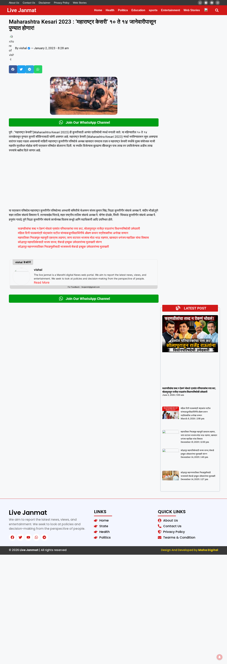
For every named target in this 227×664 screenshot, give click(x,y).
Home (98, 10)
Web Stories (80, 2)
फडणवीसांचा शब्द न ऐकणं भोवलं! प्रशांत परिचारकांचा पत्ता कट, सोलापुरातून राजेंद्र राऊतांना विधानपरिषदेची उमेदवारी (79, 228)
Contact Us (29, 2)
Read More (41, 282)
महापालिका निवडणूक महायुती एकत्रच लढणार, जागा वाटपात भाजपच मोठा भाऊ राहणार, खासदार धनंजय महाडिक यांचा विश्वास (83, 237)
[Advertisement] (84, 182)
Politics (123, 10)
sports (153, 10)
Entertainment (170, 10)
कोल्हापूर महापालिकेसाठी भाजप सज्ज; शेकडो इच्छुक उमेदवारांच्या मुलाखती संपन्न (60, 242)
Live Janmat (21, 10)
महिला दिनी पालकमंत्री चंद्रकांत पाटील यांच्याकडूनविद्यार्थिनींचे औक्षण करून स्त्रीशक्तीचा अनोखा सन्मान (73, 233)
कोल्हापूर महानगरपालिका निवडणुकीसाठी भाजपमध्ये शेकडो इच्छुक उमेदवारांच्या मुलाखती (63, 246)
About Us (14, 2)
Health (110, 10)
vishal (38, 269)
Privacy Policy (61, 2)
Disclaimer (44, 2)
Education (138, 10)
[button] (217, 10)
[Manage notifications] (219, 657)
